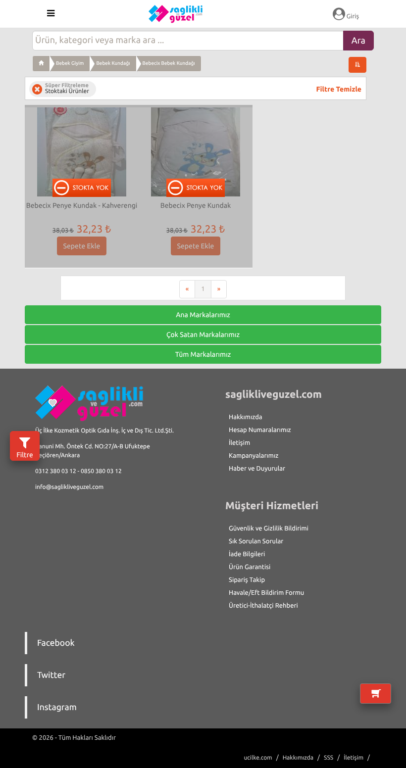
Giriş (352, 16)
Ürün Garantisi (249, 567)
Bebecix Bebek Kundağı (169, 63)
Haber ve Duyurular (257, 468)
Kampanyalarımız (253, 455)
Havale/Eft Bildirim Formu (266, 592)
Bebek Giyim (70, 63)
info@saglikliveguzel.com (69, 487)
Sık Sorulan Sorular (256, 541)
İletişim (239, 442)
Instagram (57, 707)
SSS (328, 758)
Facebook (56, 643)
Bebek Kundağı (113, 63)
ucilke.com (258, 758)
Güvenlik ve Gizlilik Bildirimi (268, 528)
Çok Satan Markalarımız (203, 334)
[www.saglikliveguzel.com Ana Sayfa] (41, 63)
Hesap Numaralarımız (260, 430)
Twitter (51, 675)
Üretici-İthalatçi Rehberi (263, 605)
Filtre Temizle (338, 89)
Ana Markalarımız (203, 315)
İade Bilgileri (247, 554)
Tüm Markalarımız (203, 354)
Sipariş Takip (247, 579)
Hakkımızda (245, 417)
